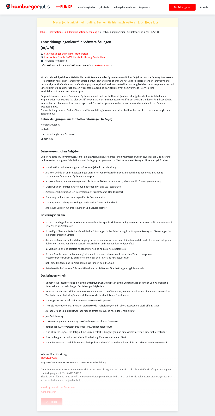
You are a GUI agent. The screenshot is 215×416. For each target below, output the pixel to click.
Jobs (42, 32)
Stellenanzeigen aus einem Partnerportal (66, 53)
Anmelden (204, 7)
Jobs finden (104, 7)
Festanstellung (102, 65)
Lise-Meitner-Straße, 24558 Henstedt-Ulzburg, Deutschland (75, 57)
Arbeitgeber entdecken (125, 7)
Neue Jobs (152, 22)
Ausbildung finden (86, 7)
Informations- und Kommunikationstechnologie (74, 32)
